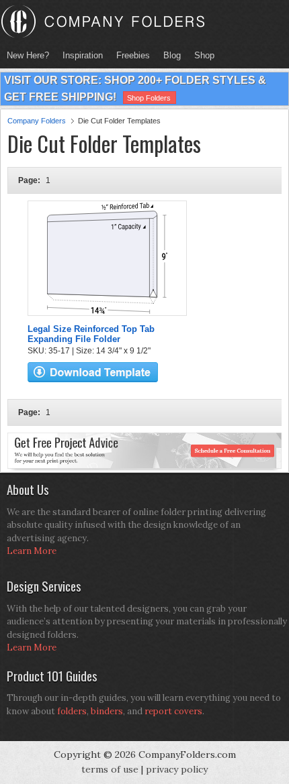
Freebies (130, 55)
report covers (173, 711)
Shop (201, 55)
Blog (172, 55)
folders (72, 711)
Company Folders (36, 121)
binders (107, 711)
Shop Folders (149, 98)
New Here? (28, 55)
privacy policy (177, 769)
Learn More (31, 551)
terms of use (109, 769)
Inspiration (83, 55)
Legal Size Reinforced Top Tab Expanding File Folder (91, 334)
